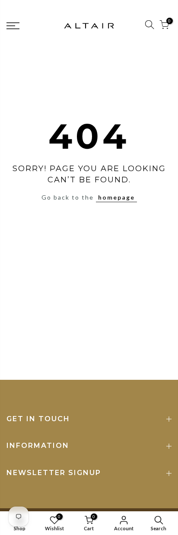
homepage (116, 197)
